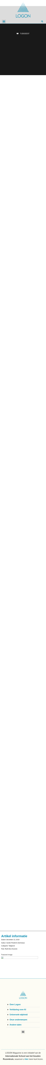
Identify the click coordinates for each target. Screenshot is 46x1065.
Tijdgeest (24, 34)
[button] (4, 21)
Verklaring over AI (18, 1009)
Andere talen (15, 1025)
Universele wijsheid (19, 1015)
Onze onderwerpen (18, 1020)
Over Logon (15, 1004)
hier (26, 1059)
